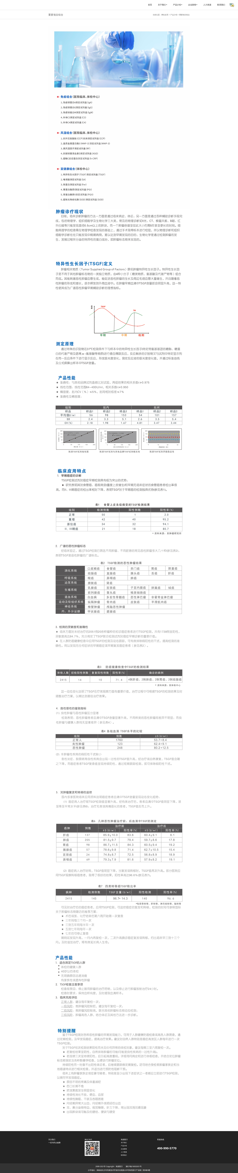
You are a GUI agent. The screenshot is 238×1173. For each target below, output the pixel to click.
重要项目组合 (184, 15)
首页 (150, 5)
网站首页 (164, 15)
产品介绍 (173, 15)
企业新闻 (192, 5)
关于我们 (124, 1143)
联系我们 (221, 5)
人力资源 (207, 5)
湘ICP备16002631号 (134, 1166)
